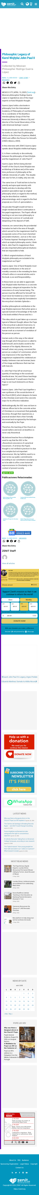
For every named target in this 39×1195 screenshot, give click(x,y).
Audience (25, 1160)
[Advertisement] (19, 28)
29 (24, 1009)
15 (24, 1001)
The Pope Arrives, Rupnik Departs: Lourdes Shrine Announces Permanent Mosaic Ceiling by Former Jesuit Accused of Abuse (23, 870)
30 (28, 1009)
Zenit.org (31, 92)
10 (32, 997)
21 (19, 1005)
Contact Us (20, 1168)
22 (24, 1005)
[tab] (12, 1115)
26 (11, 1009)
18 (6, 1005)
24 (32, 1005)
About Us (12, 1160)
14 (19, 1001)
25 (6, 1009)
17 (32, 1001)
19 (11, 1005)
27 (15, 1009)
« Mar (6, 1014)
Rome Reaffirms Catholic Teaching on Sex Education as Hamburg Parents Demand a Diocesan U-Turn (22, 896)
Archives (5, 80)
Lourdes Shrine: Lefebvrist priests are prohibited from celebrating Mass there (24, 883)
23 (28, 1005)
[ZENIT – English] (11, 4)
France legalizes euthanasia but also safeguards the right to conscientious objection (16, 834)
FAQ (18, 1160)
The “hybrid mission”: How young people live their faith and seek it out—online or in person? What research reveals (19, 849)
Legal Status (24, 1164)
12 (11, 1001)
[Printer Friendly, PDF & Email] (8, 473)
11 (6, 1001)
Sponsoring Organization (9, 1164)
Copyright (33, 1164)
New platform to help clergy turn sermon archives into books (23, 919)
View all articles (8, 563)
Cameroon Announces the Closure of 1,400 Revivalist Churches (21, 908)
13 (15, 1001)
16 (28, 1001)
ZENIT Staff (23, 78)
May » (11, 1014)
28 (19, 1009)
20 (15, 1005)
